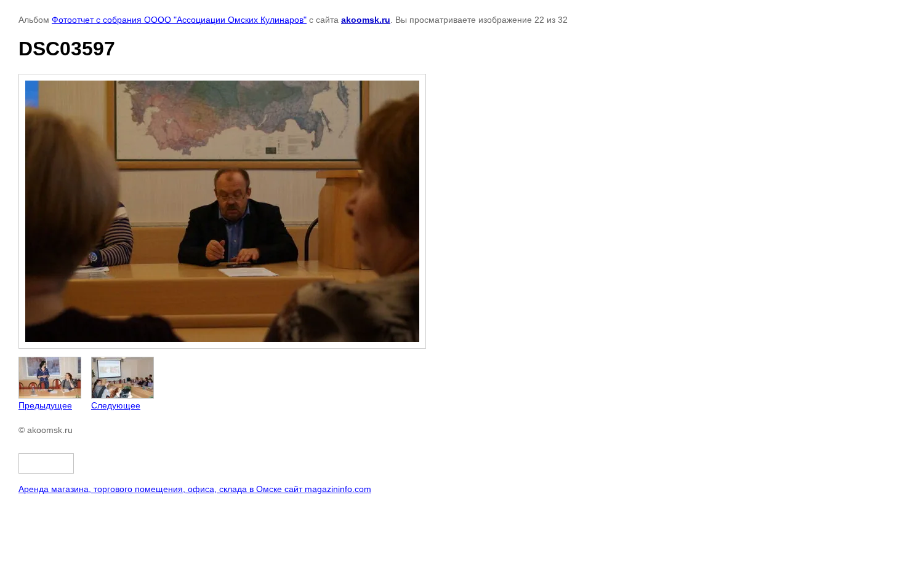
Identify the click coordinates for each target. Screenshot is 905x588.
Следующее (115, 405)
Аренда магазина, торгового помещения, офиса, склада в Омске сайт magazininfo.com (194, 489)
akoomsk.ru (365, 20)
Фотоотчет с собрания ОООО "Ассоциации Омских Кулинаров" (179, 20)
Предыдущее (45, 405)
